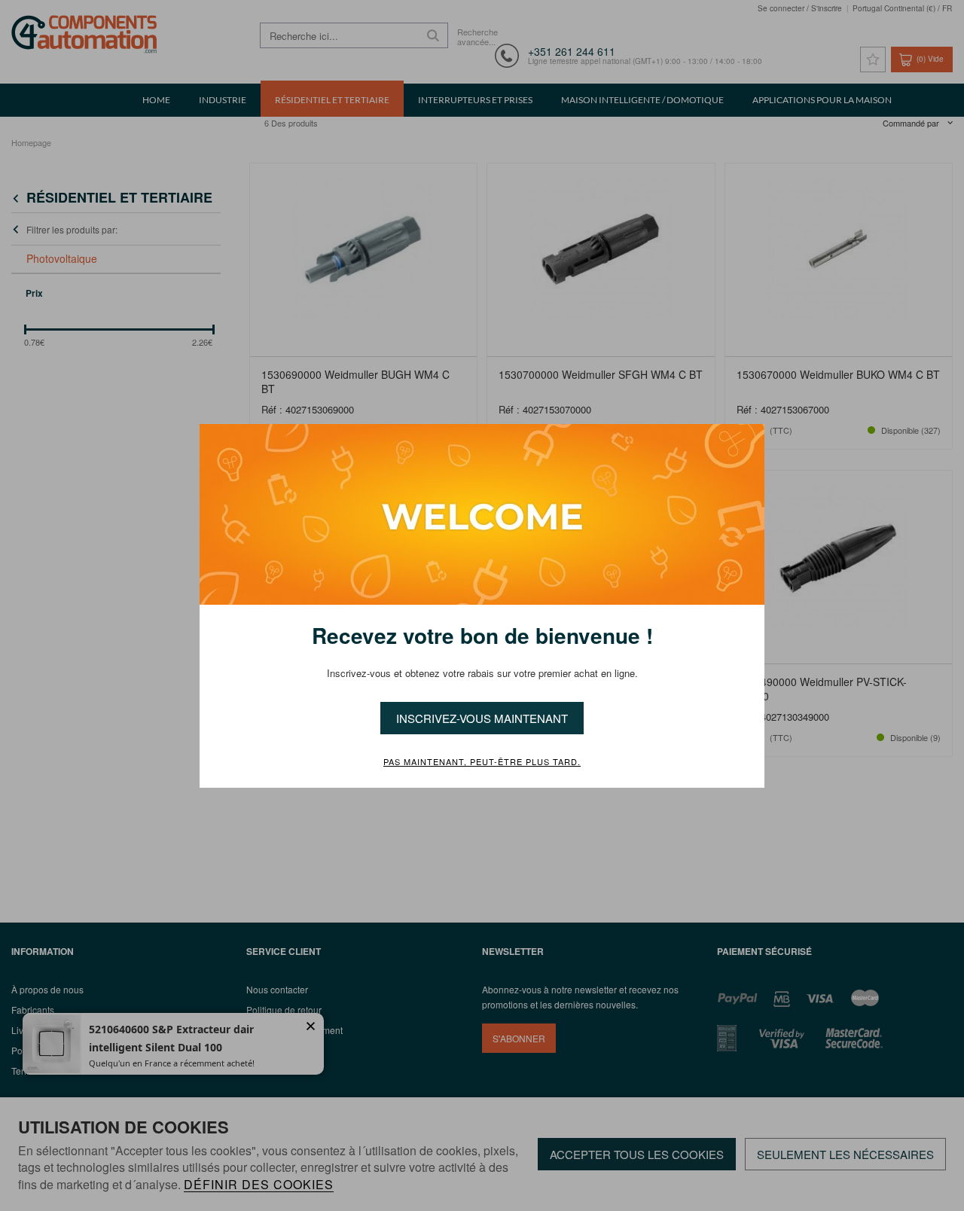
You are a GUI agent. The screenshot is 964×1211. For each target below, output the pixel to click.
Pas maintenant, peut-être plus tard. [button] (482, 762)
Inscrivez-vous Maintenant (482, 718)
